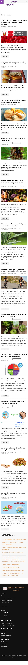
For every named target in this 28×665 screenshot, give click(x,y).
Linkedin (5, 616)
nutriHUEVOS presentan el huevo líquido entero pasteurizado (14, 548)
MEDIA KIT (3, 633)
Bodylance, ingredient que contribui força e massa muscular (12, 553)
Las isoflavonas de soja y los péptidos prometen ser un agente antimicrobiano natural (13, 560)
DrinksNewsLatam (4, 646)
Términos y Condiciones (6, 623)
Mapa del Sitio (4, 606)
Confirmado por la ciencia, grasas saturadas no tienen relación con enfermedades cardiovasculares (12, 182)
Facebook (6, 612)
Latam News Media (5, 602)
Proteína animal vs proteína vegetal (11, 564)
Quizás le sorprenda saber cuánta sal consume (14, 539)
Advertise (3, 630)
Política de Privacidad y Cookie (8, 625)
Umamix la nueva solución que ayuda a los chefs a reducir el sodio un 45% (12, 574)
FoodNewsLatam (4, 641)
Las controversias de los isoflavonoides (12, 557)
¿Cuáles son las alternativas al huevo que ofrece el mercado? (12, 543)
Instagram (6, 615)
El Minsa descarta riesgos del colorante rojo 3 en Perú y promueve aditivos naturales (14, 22)
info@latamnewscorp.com (6, 600)
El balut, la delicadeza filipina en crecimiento (13, 570)
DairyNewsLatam (4, 644)
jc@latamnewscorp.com (6, 635)
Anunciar (8, 630)
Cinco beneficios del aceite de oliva (11, 567)
